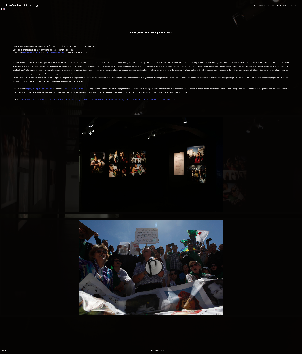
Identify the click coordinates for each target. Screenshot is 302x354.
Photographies (263, 5)
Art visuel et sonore (279, 5)
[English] (4, 9)
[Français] (1, 9)
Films (253, 5)
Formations (293, 5)
